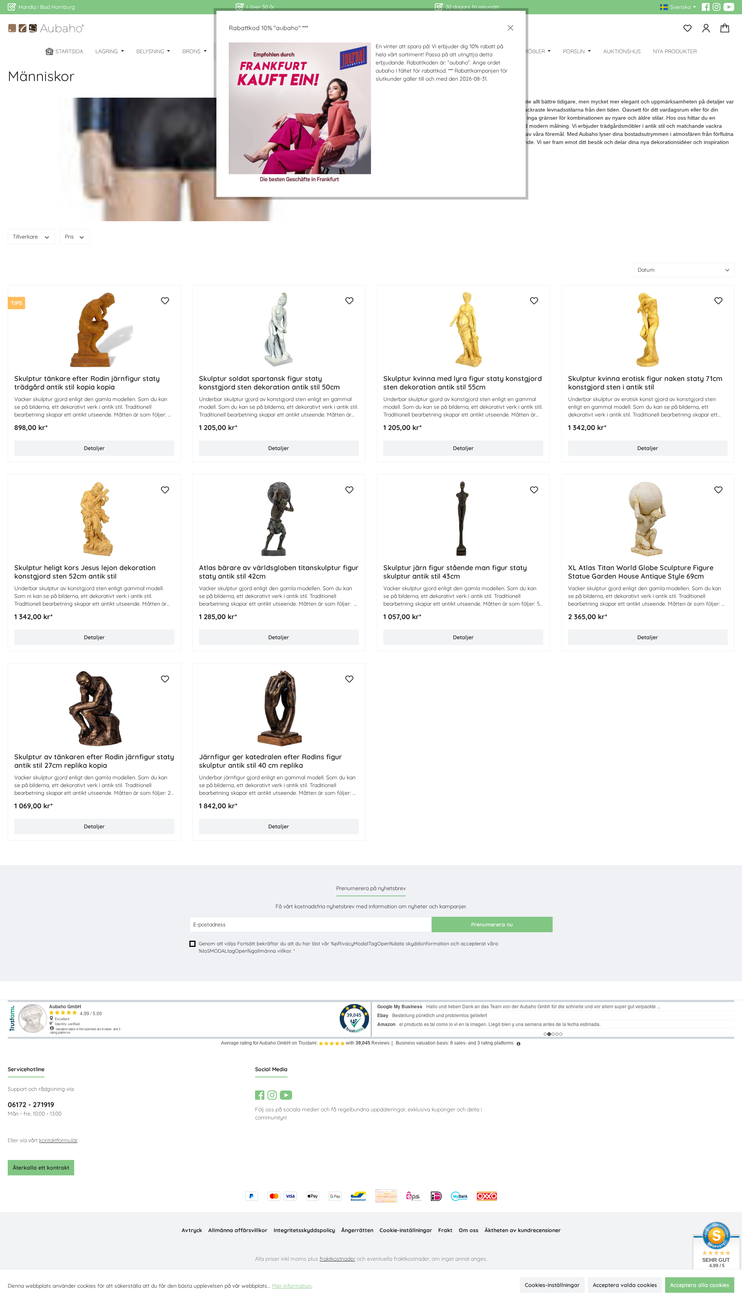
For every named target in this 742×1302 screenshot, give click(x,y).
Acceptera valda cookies (625, 1285)
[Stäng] (510, 28)
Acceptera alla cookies (699, 1285)
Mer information (291, 1285)
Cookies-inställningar (552, 1285)
